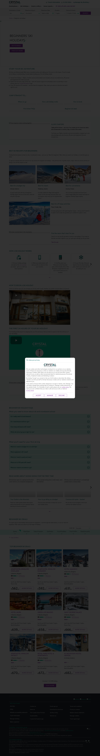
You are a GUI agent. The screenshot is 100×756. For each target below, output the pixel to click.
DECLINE (62, 395)
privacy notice (30, 390)
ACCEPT (38, 395)
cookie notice (65, 387)
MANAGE (50, 395)
